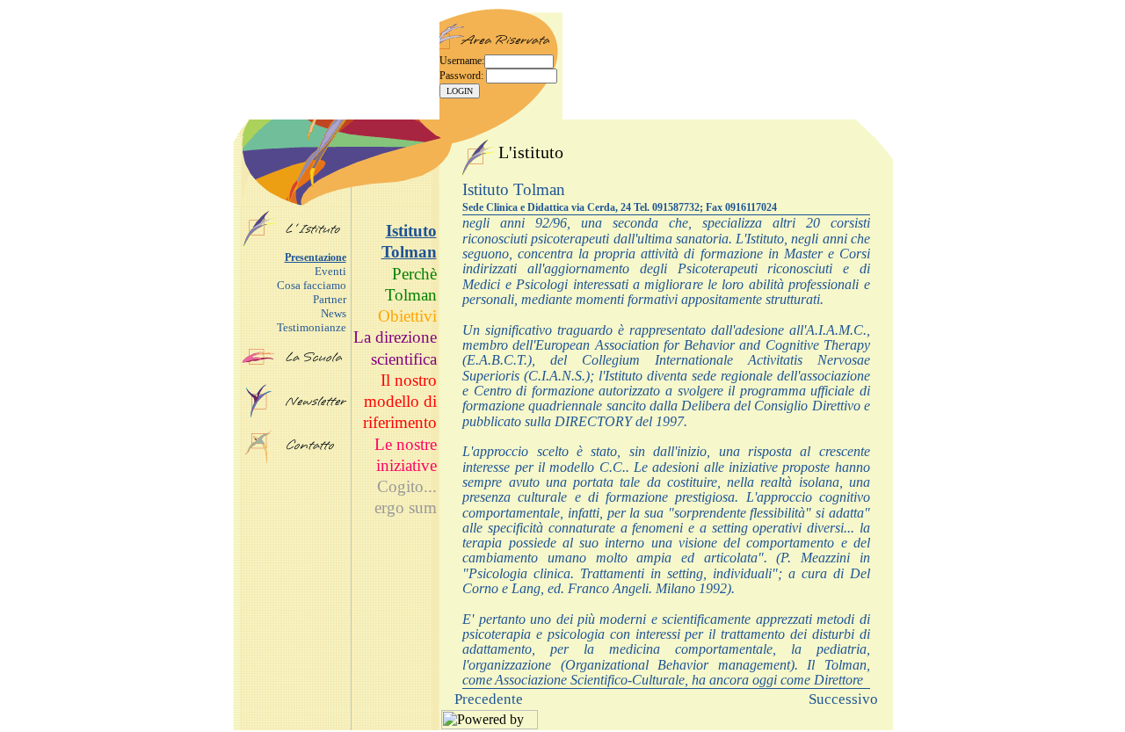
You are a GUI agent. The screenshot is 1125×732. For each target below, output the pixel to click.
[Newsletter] (258, 414)
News (333, 313)
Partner (329, 299)
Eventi (330, 271)
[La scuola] (258, 360)
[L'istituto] (259, 243)
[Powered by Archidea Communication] (489, 724)
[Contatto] (315, 445)
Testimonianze (311, 327)
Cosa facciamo (311, 285)
